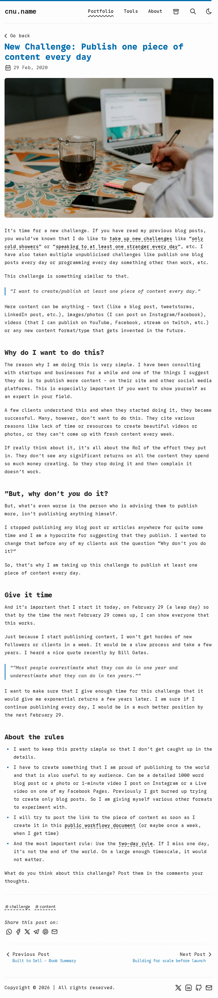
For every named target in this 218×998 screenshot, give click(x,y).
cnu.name (20, 11)
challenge (20, 906)
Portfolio (101, 11)
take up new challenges (141, 239)
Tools (131, 11)
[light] (208, 11)
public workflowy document (100, 825)
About (155, 11)
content (48, 906)
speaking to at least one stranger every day (117, 247)
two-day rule (136, 844)
